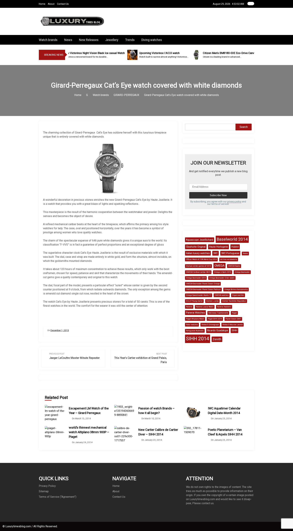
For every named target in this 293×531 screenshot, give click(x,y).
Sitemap (44, 491)
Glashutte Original (196, 246)
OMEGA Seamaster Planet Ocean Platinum (203, 289)
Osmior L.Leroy (212, 301)
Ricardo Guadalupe (217, 330)
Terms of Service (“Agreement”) (57, 496)
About (51, 4)
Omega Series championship (236, 289)
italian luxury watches (198, 253)
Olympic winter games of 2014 (198, 266)
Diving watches (151, 40)
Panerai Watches (195, 312)
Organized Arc (238, 295)
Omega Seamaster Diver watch (222, 278)
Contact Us (63, 4)
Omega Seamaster (242, 272)
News (68, 40)
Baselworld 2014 (232, 239)
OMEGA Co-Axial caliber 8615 (198, 272)
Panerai (189, 307)
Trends (130, 40)
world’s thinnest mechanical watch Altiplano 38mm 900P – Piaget (89, 432)
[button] (253, 39)
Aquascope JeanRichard (199, 239)
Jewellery (111, 40)
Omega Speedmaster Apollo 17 (198, 295)
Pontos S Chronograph (210, 324)
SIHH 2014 (197, 338)
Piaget (234, 313)
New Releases (89, 40)
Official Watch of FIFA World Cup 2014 (201, 259)
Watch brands (48, 40)
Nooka (245, 253)
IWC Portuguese (230, 253)
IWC (215, 253)
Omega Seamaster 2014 (196, 278)
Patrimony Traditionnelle (218, 313)
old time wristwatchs (228, 259)
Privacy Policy (47, 486)
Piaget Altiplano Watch (195, 319)
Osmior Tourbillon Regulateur (234, 301)
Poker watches (192, 324)
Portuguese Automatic (195, 331)
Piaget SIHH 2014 (215, 319)
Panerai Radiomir (224, 307)
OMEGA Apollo (234, 266)
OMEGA (219, 265)
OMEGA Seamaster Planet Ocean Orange (203, 284)
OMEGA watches (222, 295)
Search (244, 127)
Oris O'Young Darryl (194, 301)
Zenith (217, 339)
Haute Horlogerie (218, 246)
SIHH (234, 330)
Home (42, 4)
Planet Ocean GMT (233, 319)
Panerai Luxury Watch (204, 307)
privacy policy (234, 201)
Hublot (235, 246)
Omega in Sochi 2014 (222, 272)
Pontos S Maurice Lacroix (232, 324)
